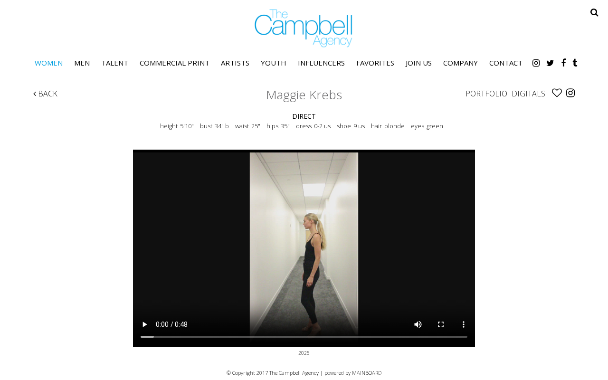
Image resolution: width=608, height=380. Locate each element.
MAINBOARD (366, 372)
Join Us (419, 62)
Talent (114, 62)
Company (460, 62)
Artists (235, 62)
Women (49, 62)
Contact (505, 62)
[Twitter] (550, 62)
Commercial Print (174, 62)
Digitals (528, 93)
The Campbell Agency (304, 28)
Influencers (321, 62)
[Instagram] (536, 62)
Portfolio (486, 93)
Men (82, 62)
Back (46, 93)
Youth (273, 62)
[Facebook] (563, 62)
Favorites (375, 62)
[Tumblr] (574, 62)
